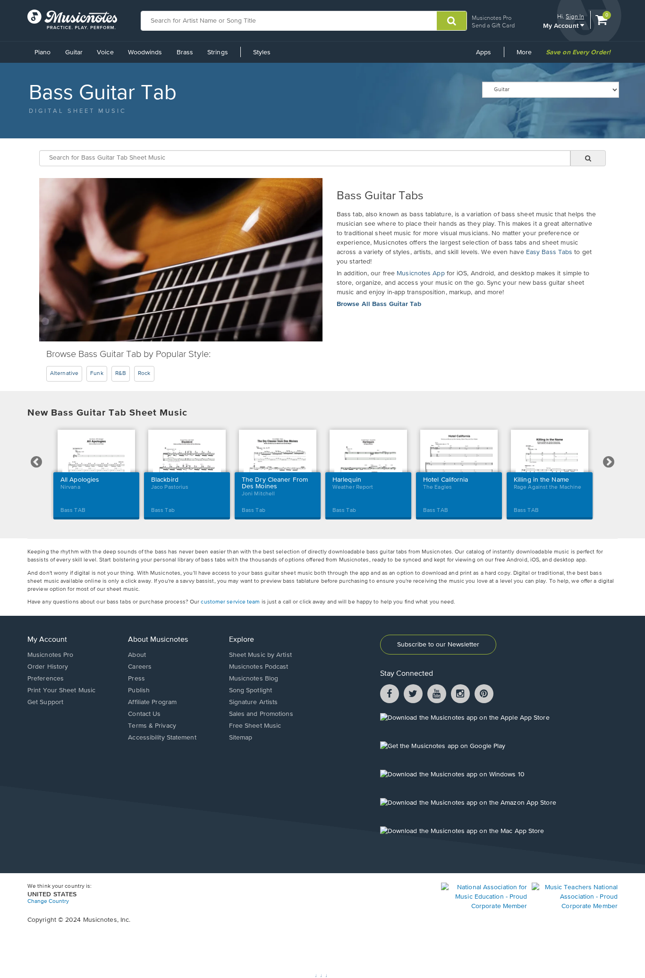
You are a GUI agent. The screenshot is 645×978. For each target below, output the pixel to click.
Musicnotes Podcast (259, 666)
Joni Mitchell (258, 494)
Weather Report (352, 487)
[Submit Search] (452, 20)
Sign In (575, 16)
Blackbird (164, 479)
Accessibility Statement (162, 737)
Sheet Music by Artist (260, 655)
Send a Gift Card (493, 25)
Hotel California (445, 479)
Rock (144, 373)
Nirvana (70, 487)
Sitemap (241, 737)
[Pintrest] (484, 695)
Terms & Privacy (152, 726)
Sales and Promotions (261, 714)
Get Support (45, 702)
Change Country (48, 901)
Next (609, 462)
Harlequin (346, 479)
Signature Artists (253, 702)
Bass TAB (72, 510)
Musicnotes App (420, 273)
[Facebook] (389, 695)
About (137, 655)
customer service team (230, 602)
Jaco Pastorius (169, 487)
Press (136, 678)
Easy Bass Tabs (549, 252)
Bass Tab (163, 510)
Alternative (64, 373)
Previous (36, 462)
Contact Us (144, 714)
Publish (139, 690)
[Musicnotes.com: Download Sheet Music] (72, 19)
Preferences (45, 678)
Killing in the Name (541, 479)
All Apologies (79, 479)
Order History (47, 666)
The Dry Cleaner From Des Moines (275, 483)
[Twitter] (413, 695)
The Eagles (437, 487)
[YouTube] (436, 695)
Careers (140, 666)
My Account (47, 640)
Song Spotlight (250, 690)
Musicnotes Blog (254, 678)
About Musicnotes (158, 640)
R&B (120, 373)
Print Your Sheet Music (61, 690)
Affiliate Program (152, 702)
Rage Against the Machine (547, 487)
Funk (96, 373)
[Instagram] (460, 695)
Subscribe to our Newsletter (438, 644)
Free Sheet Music (255, 726)
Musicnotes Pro (491, 18)
